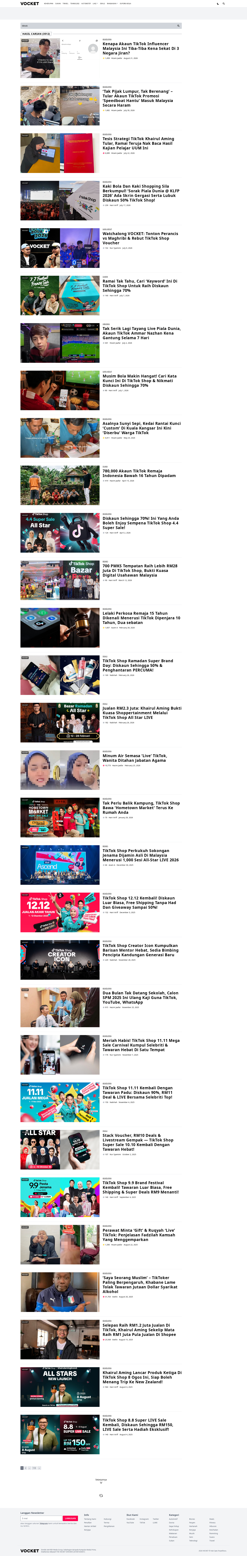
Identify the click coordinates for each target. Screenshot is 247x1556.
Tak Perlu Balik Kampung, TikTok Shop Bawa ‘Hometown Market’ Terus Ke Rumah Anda (141, 807)
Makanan (173, 1533)
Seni (191, 1537)
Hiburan (106, 324)
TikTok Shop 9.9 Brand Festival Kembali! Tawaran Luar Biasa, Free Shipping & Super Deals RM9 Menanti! (141, 1187)
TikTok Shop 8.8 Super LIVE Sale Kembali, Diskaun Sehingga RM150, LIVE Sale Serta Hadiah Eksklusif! (138, 1424)
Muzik (191, 1533)
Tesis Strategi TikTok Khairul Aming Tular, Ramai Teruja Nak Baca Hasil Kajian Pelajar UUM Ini (138, 143)
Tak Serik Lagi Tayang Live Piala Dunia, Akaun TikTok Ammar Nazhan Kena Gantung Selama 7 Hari (142, 333)
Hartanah (193, 1526)
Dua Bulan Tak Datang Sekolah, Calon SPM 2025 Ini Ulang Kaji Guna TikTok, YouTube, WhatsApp (140, 997)
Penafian (88, 1522)
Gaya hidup (107, 229)
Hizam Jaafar (116, 58)
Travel (65, 3)
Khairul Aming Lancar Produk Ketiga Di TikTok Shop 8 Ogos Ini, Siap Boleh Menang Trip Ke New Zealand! (142, 1377)
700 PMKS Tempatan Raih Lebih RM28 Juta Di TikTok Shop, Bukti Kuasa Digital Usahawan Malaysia (140, 570)
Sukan (58, 3)
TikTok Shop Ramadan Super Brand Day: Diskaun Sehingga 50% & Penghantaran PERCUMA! (138, 665)
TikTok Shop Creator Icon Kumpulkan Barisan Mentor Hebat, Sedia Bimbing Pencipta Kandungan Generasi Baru (141, 950)
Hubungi (107, 1519)
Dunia (105, 467)
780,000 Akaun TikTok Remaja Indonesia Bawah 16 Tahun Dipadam (139, 473)
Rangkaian (111, 3)
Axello (114, 1296)
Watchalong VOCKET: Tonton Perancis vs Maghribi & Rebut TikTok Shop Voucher (140, 238)
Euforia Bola (125, 3)
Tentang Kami (90, 1519)
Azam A (114, 627)
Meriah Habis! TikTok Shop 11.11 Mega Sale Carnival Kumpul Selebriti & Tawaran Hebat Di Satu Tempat (141, 1045)
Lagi (94, 3)
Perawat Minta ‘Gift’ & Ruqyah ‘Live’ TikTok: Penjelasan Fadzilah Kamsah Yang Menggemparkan (139, 1235)
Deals (102, 3)
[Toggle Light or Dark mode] (218, 3)
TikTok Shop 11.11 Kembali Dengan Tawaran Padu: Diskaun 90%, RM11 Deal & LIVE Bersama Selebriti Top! (138, 1092)
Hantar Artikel (90, 1526)
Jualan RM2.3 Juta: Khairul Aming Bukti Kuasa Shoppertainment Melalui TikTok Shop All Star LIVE (142, 712)
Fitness (212, 1522)
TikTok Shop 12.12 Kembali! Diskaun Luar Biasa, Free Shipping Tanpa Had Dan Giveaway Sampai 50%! (139, 902)
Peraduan (173, 1537)
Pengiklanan (109, 1526)
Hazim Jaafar (115, 480)
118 (34, 1468)
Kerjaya (87, 1530)
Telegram (44, 1523)
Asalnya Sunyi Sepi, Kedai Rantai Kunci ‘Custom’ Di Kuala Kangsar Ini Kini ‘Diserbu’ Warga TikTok (142, 428)
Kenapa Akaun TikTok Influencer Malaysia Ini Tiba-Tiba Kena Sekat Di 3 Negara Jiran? (141, 48)
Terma (106, 1522)
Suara (211, 1537)
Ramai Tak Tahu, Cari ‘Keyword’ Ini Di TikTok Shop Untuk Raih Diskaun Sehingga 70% (140, 285)
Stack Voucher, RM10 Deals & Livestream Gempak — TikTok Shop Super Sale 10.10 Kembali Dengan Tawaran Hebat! (138, 1142)
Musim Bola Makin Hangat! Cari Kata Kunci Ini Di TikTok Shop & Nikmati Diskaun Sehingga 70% (140, 380)
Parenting (213, 1533)
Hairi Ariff (114, 205)
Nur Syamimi (115, 248)
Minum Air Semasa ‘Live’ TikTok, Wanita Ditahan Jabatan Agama (135, 758)
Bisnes (105, 561)
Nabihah (113, 675)
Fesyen (192, 1522)
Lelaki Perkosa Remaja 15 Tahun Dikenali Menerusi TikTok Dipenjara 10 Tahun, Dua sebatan (141, 618)
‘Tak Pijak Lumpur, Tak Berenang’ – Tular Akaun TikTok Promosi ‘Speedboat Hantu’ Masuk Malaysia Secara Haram (138, 98)
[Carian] (224, 3)
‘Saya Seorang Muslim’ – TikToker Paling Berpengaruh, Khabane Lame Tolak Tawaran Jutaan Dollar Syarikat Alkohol (140, 1284)
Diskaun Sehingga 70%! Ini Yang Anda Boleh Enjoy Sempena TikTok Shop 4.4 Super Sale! (141, 523)
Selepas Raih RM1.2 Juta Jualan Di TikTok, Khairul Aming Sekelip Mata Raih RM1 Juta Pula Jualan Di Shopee (139, 1330)
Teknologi (74, 3)
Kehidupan (48, 3)
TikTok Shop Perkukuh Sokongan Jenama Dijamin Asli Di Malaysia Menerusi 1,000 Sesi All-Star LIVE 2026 (141, 855)
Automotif (86, 3)
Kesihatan (213, 1530)
